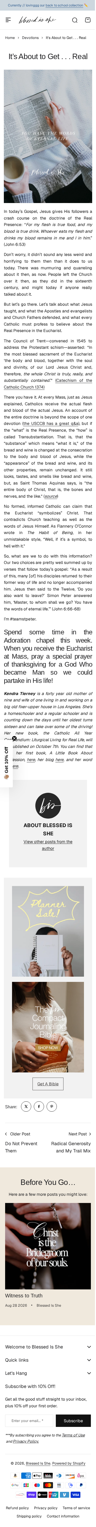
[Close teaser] (14, 738)
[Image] (48, 931)
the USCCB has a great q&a (50, 423)
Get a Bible (48, 1084)
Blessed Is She (36, 1481)
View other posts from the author (48, 845)
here (31, 759)
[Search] (74, 20)
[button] (6, 763)
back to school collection (64, 5)
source (51, 496)
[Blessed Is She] (37, 20)
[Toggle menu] (8, 20)
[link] (26, 1106)
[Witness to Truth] (48, 1246)
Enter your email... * (27, 1438)
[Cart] (87, 20)
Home (10, 37)
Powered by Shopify (66, 1481)
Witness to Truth (23, 1295)
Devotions (30, 37)
